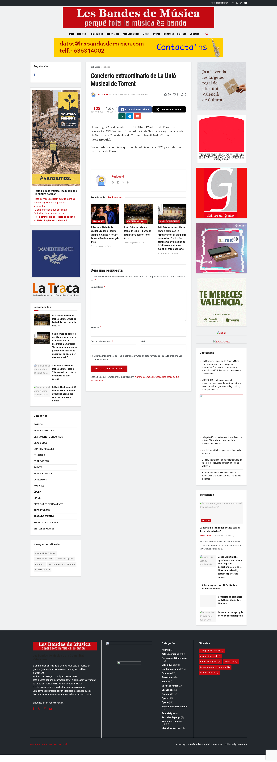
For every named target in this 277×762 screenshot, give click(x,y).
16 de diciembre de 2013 (123, 94)
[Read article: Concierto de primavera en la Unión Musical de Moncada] (208, 601)
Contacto (217, 744)
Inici (71, 33)
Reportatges (112, 33)
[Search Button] (207, 34)
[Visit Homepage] (138, 17)
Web (143, 341)
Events (156, 33)
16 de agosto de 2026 (135, 243)
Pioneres (39, 564)
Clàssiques (98, 221)
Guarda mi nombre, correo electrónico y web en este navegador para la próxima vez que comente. (138, 358)
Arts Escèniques (131, 33)
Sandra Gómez (42, 570)
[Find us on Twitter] (237, 3)
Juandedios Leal (43, 559)
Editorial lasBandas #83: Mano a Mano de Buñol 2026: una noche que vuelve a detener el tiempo (64, 394)
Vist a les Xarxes (44, 528)
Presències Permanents (48, 504)
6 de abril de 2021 (223, 536)
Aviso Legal (181, 744)
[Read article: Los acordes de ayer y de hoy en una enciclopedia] (208, 616)
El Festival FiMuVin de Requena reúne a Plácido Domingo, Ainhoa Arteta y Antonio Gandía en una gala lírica (105, 234)
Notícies (81, 33)
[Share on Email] (137, 116)
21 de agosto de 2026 (101, 246)
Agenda (38, 424)
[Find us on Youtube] (245, 3)
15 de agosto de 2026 (168, 253)
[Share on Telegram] (129, 116)
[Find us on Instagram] (241, 3)
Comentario (98, 286)
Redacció (102, 94)
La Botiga (194, 33)
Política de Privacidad (200, 744)
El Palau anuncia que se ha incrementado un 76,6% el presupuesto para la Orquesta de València (222, 462)
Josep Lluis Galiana (45, 553)
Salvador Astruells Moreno (62, 564)
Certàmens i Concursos (48, 437)
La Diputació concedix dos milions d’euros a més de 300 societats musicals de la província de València (222, 440)
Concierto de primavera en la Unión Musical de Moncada (230, 600)
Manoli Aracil (206, 536)
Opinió (146, 33)
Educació (39, 455)
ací (65, 220)
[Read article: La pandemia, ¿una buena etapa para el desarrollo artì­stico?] (221, 513)
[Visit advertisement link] (138, 50)
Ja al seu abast (43, 473)
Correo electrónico (102, 341)
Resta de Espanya (44, 516)
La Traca (181, 33)
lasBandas (169, 33)
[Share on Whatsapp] (122, 116)
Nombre (96, 327)
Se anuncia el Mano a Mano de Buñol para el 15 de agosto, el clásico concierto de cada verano (64, 372)
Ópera (37, 492)
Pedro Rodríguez (64, 559)
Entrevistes (97, 33)
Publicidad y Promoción (236, 744)
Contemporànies (44, 449)
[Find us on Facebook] (233, 3)
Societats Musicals (136, 221)
